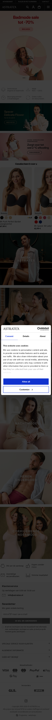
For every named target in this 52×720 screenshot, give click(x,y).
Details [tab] (26, 336)
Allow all (26, 382)
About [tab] (43, 336)
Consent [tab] (9, 336)
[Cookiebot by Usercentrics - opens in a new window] (37, 329)
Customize (24, 389)
